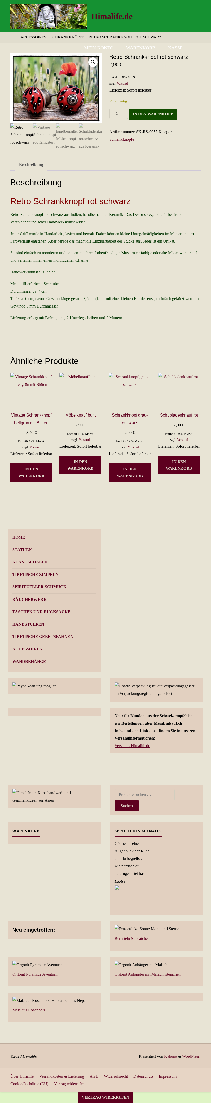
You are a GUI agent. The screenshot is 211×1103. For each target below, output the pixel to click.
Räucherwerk (29, 599)
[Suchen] (195, 48)
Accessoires (33, 37)
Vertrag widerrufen (69, 1084)
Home (18, 537)
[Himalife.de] (48, 16)
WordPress (191, 1056)
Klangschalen (30, 562)
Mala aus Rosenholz (28, 1010)
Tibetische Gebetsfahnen (42, 636)
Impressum (168, 1076)
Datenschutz (143, 1076)
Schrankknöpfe (67, 37)
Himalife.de (112, 16)
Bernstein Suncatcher (132, 938)
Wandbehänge (29, 661)
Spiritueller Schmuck (39, 587)
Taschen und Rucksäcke (41, 612)
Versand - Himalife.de (132, 745)
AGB (94, 1076)
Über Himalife (22, 1076)
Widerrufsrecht (116, 1076)
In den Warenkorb (153, 114)
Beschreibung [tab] (31, 164)
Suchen (127, 805)
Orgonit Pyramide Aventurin (35, 974)
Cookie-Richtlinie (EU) (29, 1084)
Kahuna (170, 1056)
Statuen (22, 550)
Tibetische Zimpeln (35, 574)
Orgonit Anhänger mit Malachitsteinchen (148, 974)
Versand (122, 83)
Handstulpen (28, 624)
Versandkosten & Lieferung (61, 1076)
